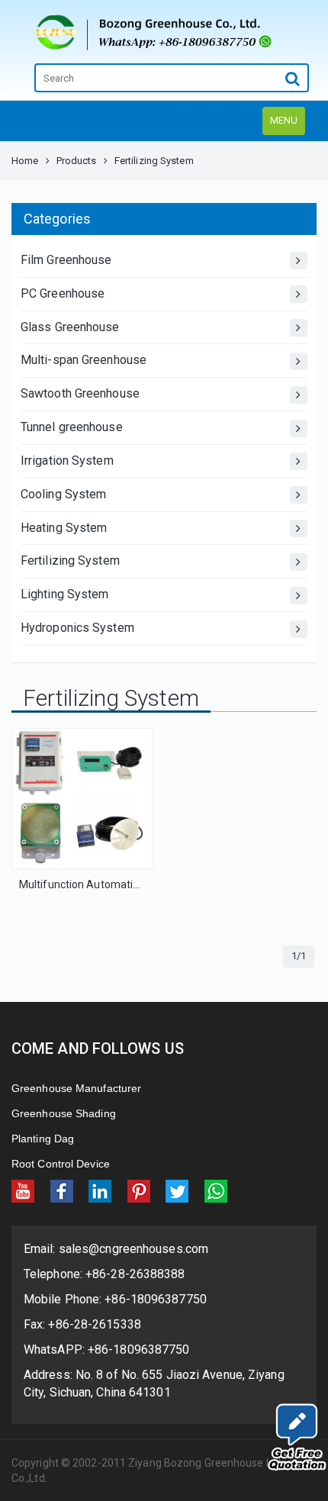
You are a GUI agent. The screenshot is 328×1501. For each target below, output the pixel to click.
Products (76, 160)
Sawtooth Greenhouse (80, 393)
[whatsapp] (215, 1191)
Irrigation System (67, 460)
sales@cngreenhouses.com (132, 1249)
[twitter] (177, 1191)
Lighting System (65, 594)
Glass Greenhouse (70, 327)
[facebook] (61, 1191)
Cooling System (63, 494)
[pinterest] (138, 1191)
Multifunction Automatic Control (97, 884)
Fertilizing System (70, 560)
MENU (283, 120)
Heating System (64, 527)
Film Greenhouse (66, 260)
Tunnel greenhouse (72, 427)
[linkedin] (99, 1191)
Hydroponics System (77, 627)
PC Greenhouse (63, 293)
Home (24, 160)
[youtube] (22, 1191)
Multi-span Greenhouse (83, 360)
